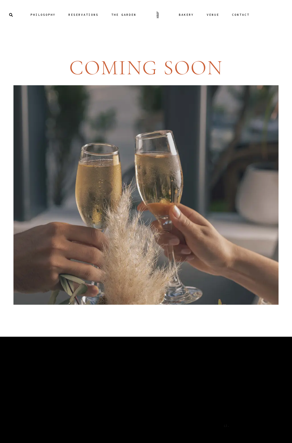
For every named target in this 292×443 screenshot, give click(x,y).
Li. (226, 426)
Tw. (216, 426)
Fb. (195, 426)
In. (205, 426)
